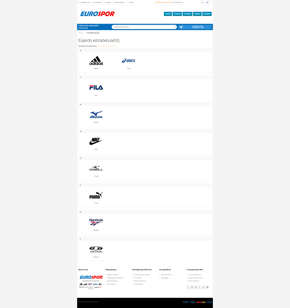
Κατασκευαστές (166, 275)
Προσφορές (165, 278)
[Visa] (209, 302)
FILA (96, 95)
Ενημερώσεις (138, 284)
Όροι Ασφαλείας (112, 281)
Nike (96, 149)
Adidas (96, 68)
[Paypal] (185, 302)
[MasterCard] (201, 302)
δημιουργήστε (167, 2)
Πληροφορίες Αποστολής (115, 278)
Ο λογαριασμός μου (194, 275)
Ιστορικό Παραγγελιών (195, 278)
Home (80, 33)
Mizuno (96, 122)
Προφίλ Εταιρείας (112, 275)
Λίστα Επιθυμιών (193, 281)
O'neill (96, 176)
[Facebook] (188, 287)
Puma (96, 203)
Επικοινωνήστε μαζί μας (142, 275)
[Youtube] (207, 287)
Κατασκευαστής (93, 33)
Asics (128, 68)
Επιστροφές (138, 278)
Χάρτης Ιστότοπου (140, 281)
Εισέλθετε (158, 2)
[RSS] (203, 287)
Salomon (96, 257)
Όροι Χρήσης (111, 284)
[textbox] (144, 27)
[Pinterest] (192, 287)
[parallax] (90, 282)
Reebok (96, 230)
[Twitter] (195, 287)
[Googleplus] (199, 287)
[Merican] (192, 302)
